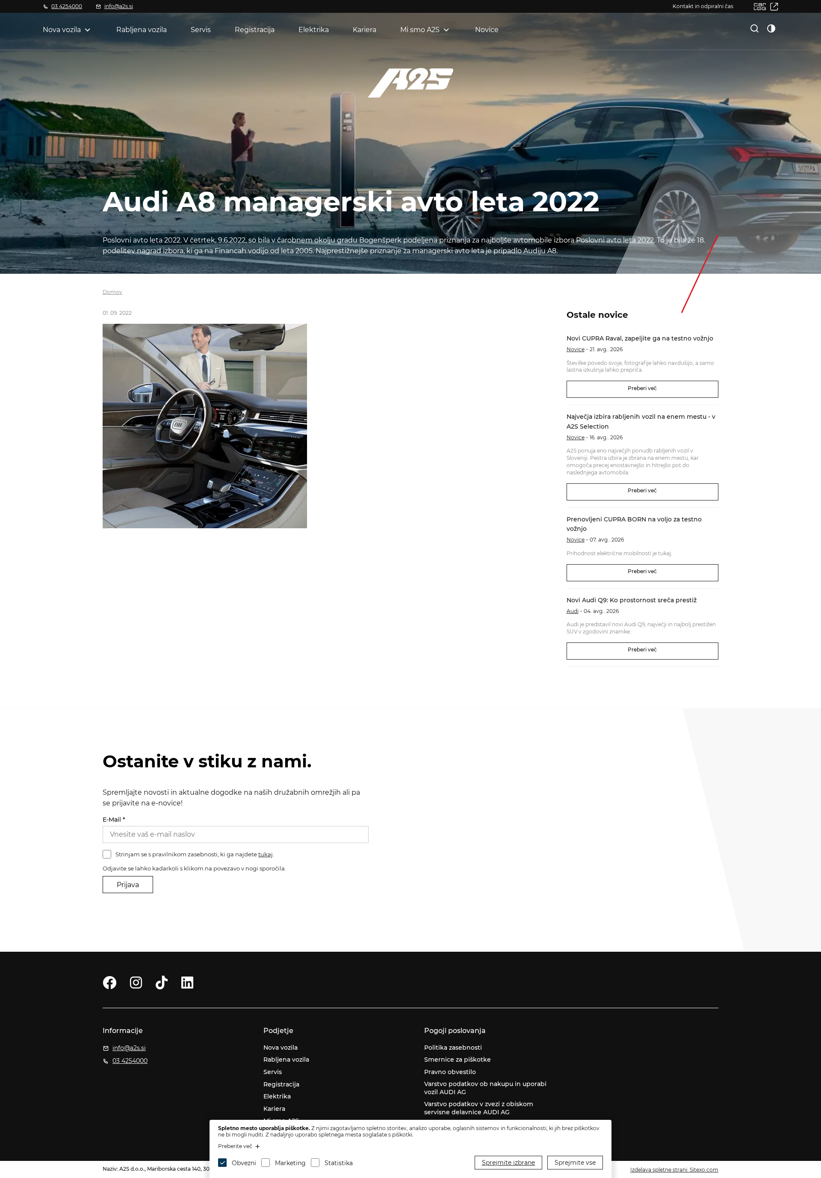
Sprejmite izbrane (508, 1162)
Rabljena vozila (141, 30)
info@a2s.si (118, 6)
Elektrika (313, 30)
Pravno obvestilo (450, 1072)
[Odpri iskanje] (754, 28)
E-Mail (114, 819)
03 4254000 (66, 6)
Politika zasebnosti (453, 1047)
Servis (201, 30)
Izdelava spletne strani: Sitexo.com (674, 1169)
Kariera (364, 30)
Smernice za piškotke (457, 1059)
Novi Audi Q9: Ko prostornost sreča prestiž (632, 600)
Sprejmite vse (575, 1162)
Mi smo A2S (420, 30)
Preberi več (642, 388)
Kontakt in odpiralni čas (703, 6)
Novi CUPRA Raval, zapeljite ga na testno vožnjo (640, 338)
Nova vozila (62, 30)
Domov (112, 292)
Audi (573, 611)
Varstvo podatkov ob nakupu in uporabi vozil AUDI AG (485, 1088)
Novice (487, 30)
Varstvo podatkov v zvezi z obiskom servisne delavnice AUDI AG (478, 1108)
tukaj (265, 854)
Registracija (255, 30)
